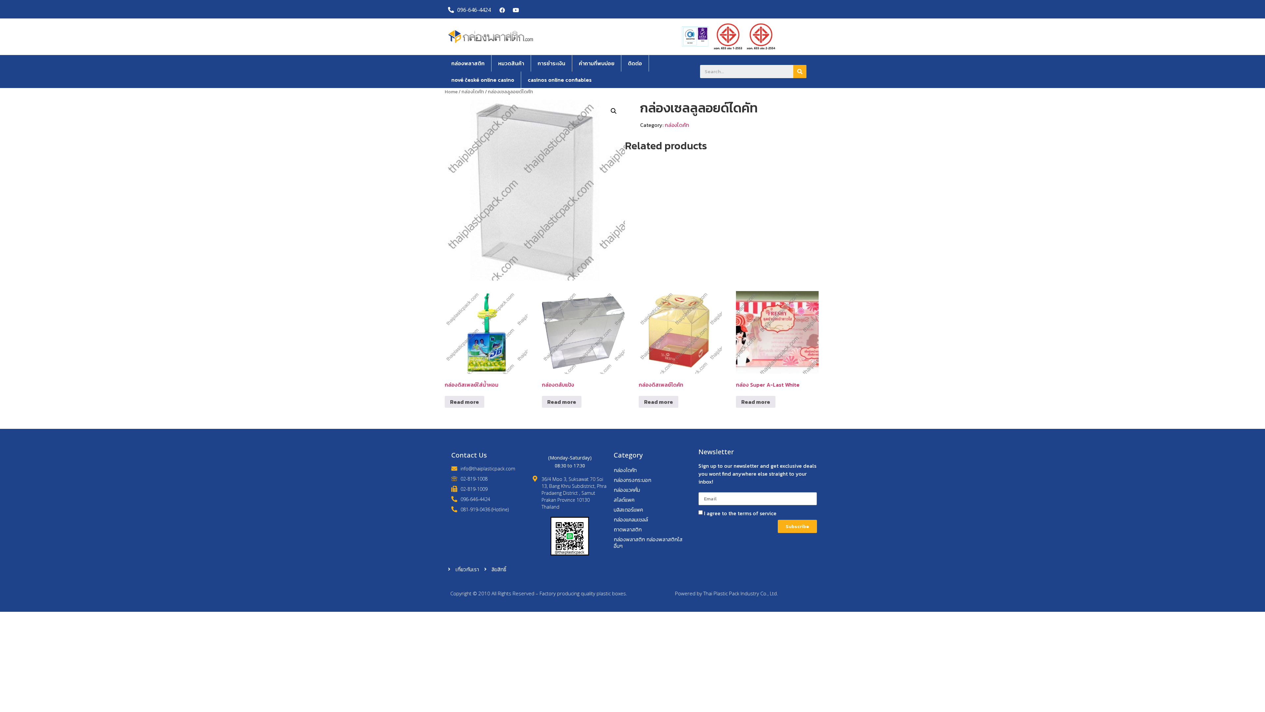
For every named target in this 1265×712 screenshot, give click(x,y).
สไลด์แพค (624, 500)
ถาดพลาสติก (628, 529)
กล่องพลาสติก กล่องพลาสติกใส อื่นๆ (648, 542)
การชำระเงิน (551, 63)
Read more (464, 402)
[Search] (799, 71)
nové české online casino (482, 80)
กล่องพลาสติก (468, 63)
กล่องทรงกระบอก (632, 480)
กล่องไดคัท (473, 91)
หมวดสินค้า (511, 63)
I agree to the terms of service (740, 513)
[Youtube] (516, 10)
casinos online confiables (560, 80)
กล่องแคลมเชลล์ (631, 519)
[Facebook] (502, 10)
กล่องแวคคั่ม (627, 490)
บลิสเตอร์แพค (628, 510)
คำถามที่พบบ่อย (596, 63)
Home (451, 91)
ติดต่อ (635, 63)
